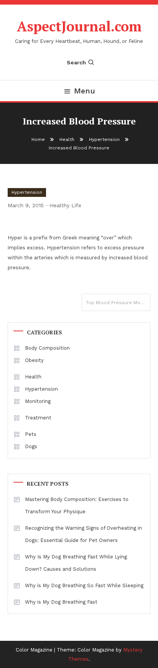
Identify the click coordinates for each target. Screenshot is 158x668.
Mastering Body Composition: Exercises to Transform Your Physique (76, 505)
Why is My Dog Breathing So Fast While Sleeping (84, 585)
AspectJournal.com (79, 26)
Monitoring (38, 401)
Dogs (31, 446)
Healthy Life (65, 205)
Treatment (38, 418)
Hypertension (27, 192)
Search (76, 62)
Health (33, 377)
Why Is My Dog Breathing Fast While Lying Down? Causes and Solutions (76, 563)
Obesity (34, 360)
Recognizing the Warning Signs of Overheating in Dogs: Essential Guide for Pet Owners (83, 534)
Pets (30, 434)
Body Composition (47, 348)
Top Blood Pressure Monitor (118, 302)
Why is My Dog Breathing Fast (61, 602)
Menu (84, 90)
